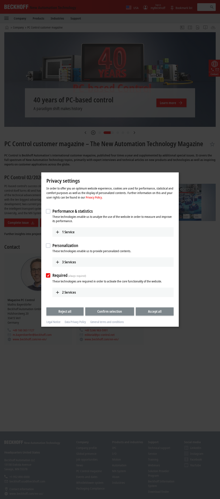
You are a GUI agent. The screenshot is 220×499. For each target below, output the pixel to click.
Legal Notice (53, 322)
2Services (69, 292)
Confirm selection (109, 311)
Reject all (64, 311)
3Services (69, 262)
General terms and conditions (107, 322)
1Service (68, 232)
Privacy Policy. (94, 197)
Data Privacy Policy (75, 322)
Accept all (155, 311)
